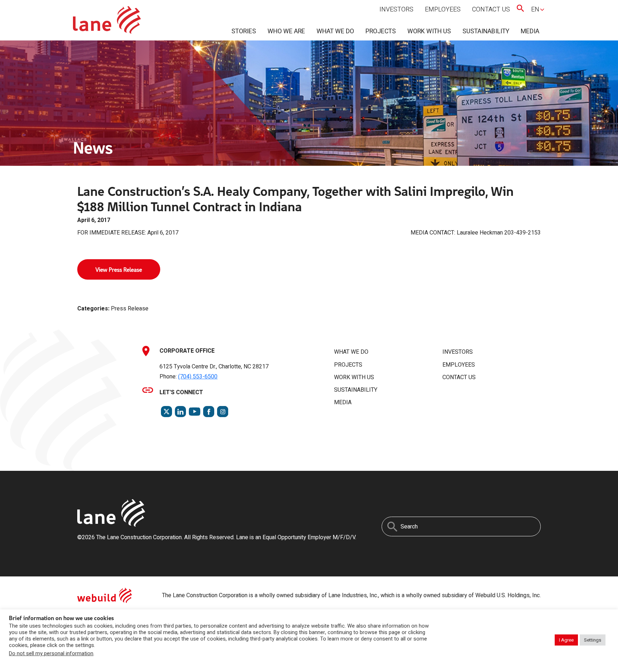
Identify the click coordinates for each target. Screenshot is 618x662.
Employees (443, 9)
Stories (243, 31)
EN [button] (535, 9)
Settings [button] (592, 640)
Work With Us (429, 31)
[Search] (392, 526)
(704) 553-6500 (197, 376)
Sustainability (485, 31)
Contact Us (491, 9)
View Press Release (118, 269)
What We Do (335, 31)
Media (530, 31)
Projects (381, 31)
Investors (396, 9)
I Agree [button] (566, 640)
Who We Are (286, 31)
